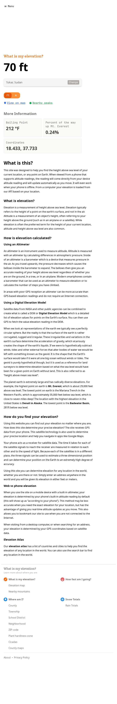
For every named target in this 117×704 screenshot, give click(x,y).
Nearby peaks (42, 103)
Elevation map (17, 585)
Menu (11, 6)
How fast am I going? (78, 579)
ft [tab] (7, 95)
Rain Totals (72, 605)
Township (14, 611)
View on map (16, 103)
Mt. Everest (55, 386)
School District (17, 617)
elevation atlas (18, 546)
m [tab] (16, 95)
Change (73, 82)
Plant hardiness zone (21, 635)
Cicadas (13, 642)
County (13, 605)
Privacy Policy (22, 657)
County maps (16, 648)
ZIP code (13, 629)
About (7, 657)
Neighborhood (17, 623)
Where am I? (16, 599)
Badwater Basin (79, 403)
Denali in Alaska (32, 403)
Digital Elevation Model (53, 313)
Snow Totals (73, 599)
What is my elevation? (23, 56)
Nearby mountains (19, 591)
